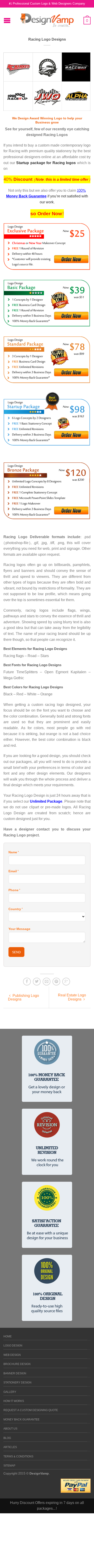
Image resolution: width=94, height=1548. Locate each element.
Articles (10, 1447)
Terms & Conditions (18, 1456)
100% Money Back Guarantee (46, 193)
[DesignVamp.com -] (47, 19)
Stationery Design (17, 1382)
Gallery (9, 1392)
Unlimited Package (46, 801)
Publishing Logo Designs (23, 997)
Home (7, 1336)
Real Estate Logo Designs (72, 997)
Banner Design (14, 1373)
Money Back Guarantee (21, 1419)
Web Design (12, 1355)
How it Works (13, 1401)
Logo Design (12, 1345)
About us (10, 1428)
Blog (7, 1438)
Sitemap (9, 1465)
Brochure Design (17, 1364)
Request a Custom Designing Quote (30, 1410)
